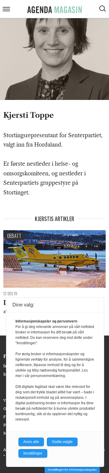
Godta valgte (62, 442)
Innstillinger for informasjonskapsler (72, 469)
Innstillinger (32, 453)
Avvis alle (31, 442)
